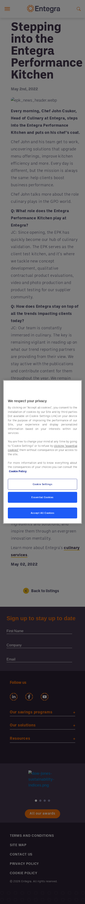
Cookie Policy (18, 471)
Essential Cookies (42, 497)
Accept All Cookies (42, 513)
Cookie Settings (43, 484)
